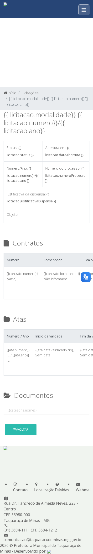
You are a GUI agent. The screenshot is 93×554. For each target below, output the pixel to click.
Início (11, 93)
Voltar (22, 429)
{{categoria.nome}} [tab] (22, 410)
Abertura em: (55, 147)
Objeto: (12, 214)
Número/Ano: (17, 168)
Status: (12, 147)
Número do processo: (62, 168)
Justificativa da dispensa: (26, 194)
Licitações (30, 93)
